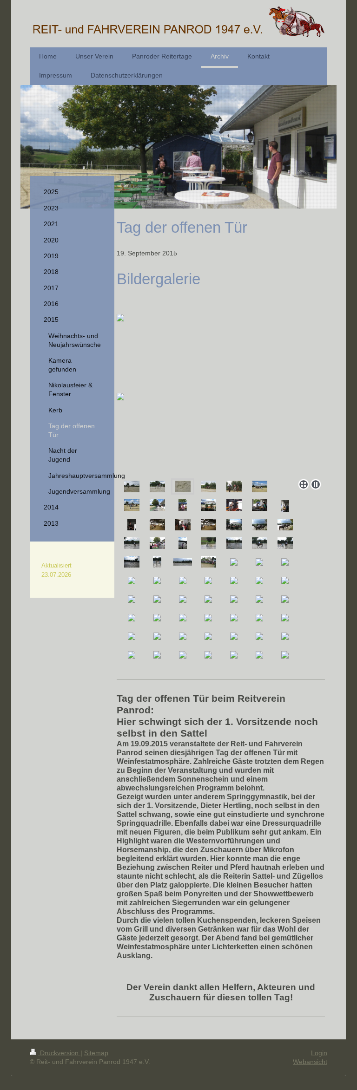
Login (319, 1053)
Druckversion (59, 1053)
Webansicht (310, 1061)
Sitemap (96, 1053)
